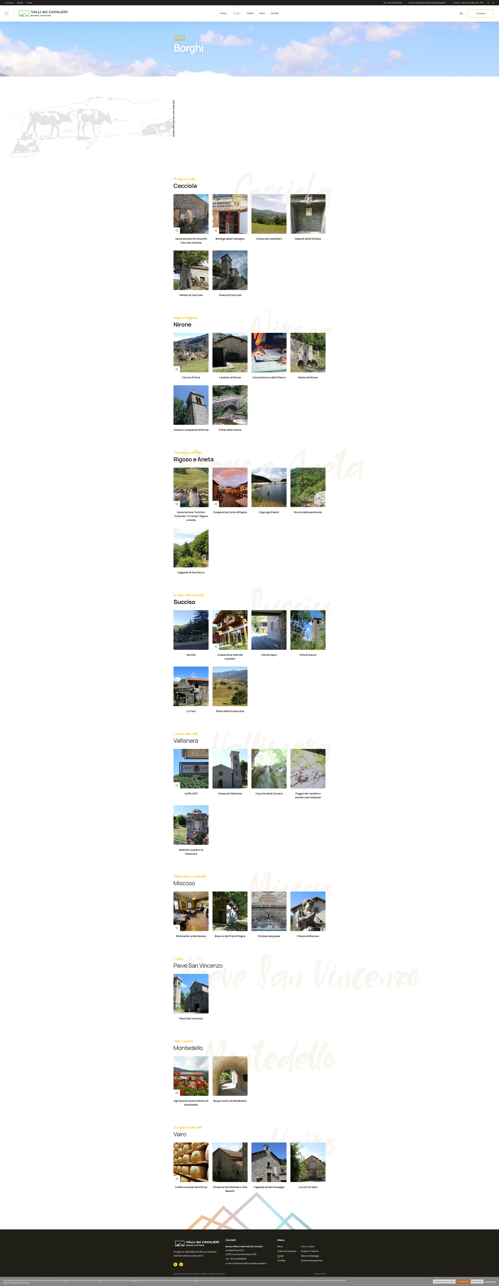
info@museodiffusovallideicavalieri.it (430, 2)
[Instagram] (492, 2)
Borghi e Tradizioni (310, 1251)
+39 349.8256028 (394, 2)
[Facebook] (488, 2)
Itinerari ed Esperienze (311, 1260)
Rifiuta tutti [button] (477, 1281)
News (29, 2)
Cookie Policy (490, 1281)
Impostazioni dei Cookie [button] (444, 1281)
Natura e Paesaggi (310, 1255)
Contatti (275, 13)
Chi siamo (9, 2)
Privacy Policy (320, 1273)
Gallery (250, 13)
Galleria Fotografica (286, 1251)
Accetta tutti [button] (463, 1281)
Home (223, 13)
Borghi (20, 2)
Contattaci (480, 13)
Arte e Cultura (307, 1246)
